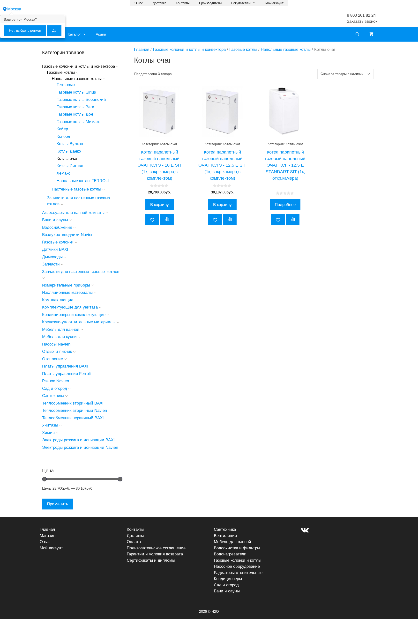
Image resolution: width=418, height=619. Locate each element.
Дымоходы (52, 257)
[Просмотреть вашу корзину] (371, 34)
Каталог (74, 34)
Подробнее (285, 204)
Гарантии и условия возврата (155, 554)
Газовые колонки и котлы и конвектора (189, 49)
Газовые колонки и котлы (237, 560)
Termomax (66, 84)
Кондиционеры (228, 578)
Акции (101, 34)
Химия (48, 432)
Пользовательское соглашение (156, 548)
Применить (57, 504)
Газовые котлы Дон (75, 114)
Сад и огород (54, 388)
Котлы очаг (67, 158)
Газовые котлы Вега (75, 107)
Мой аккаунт (274, 3)
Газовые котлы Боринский (81, 99)
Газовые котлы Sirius (76, 92)
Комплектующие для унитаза (70, 307)
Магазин (47, 535)
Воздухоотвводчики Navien (67, 234)
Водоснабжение (57, 227)
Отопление (52, 359)
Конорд (63, 136)
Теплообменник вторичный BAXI (73, 403)
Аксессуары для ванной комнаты (73, 212)
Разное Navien (55, 381)
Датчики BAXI (55, 249)
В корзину (159, 204)
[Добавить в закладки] (152, 219)
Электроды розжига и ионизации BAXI (78, 440)
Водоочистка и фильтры (237, 548)
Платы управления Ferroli (66, 373)
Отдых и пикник (57, 351)
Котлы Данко (69, 151)
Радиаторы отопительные (238, 572)
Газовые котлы (243, 49)
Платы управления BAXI (65, 366)
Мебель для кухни (59, 336)
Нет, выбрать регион (25, 30)
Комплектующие (57, 300)
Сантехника (53, 395)
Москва (14, 9)
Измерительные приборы (66, 285)
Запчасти (51, 264)
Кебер (62, 129)
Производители (210, 3)
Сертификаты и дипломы (151, 560)
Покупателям (241, 3)
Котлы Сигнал (70, 166)
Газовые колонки (58, 242)
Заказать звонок (362, 21)
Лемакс (63, 173)
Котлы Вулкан (70, 143)
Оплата (134, 541)
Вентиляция (225, 535)
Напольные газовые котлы (286, 49)
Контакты (182, 3)
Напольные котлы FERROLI (83, 180)
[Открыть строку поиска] (357, 34)
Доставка (159, 3)
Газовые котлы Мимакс (78, 121)
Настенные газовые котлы (76, 189)
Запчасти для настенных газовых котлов (80, 271)
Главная (141, 49)
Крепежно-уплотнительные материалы (78, 322)
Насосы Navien (56, 344)
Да (54, 30)
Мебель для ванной (60, 329)
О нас (138, 3)
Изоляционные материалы (67, 292)
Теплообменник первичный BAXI (73, 418)
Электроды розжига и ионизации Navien (80, 447)
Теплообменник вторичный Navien (74, 410)
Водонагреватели (230, 554)
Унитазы (50, 425)
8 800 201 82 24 (361, 15)
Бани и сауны (55, 220)
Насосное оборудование (237, 566)
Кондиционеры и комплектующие (73, 314)
